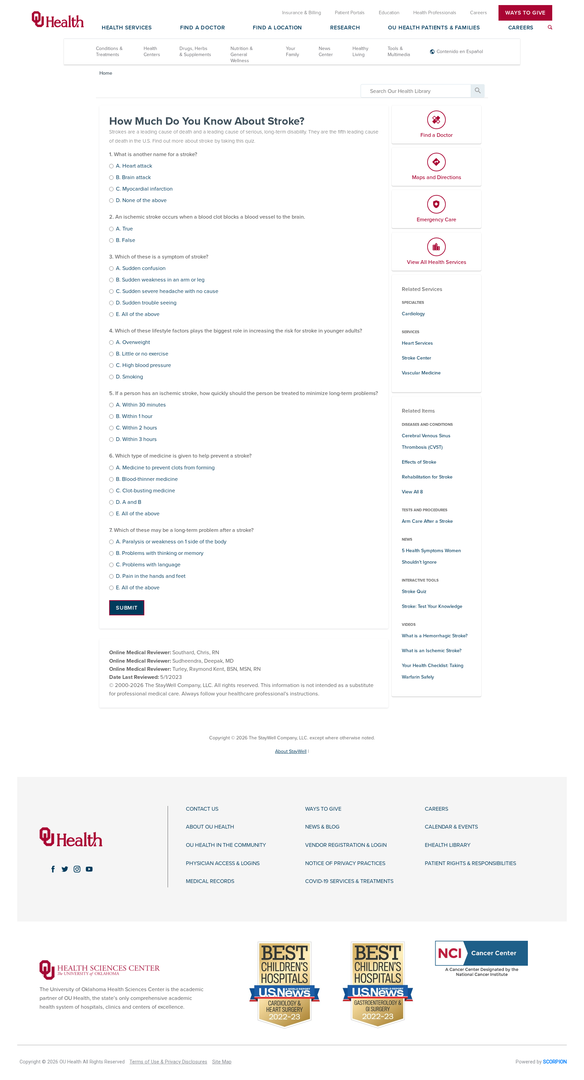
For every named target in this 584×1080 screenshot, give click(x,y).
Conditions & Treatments (109, 51)
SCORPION (555, 1062)
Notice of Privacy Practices (345, 863)
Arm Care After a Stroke (427, 521)
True (124, 229)
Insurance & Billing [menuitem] (301, 13)
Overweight (133, 343)
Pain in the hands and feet (151, 576)
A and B (128, 502)
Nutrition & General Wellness (241, 55)
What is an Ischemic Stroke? (432, 651)
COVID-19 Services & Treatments (349, 881)
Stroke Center (416, 358)
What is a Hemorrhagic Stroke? (435, 636)
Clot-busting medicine (145, 491)
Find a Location (277, 28)
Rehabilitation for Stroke (427, 477)
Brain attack (133, 178)
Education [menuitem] (389, 13)
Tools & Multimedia (399, 51)
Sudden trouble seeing (146, 303)
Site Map (222, 1062)
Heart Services (417, 343)
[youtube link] (89, 869)
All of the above (138, 315)
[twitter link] (65, 869)
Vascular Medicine (421, 373)
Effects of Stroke (419, 462)
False (125, 241)
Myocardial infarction (144, 189)
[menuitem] (550, 27)
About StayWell (291, 751)
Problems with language (148, 565)
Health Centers (152, 51)
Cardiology (413, 314)
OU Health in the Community (226, 845)
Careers (521, 28)
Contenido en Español (460, 51)
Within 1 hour (134, 417)
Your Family (292, 51)
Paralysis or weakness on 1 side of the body (171, 542)
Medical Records (210, 881)
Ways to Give (323, 809)
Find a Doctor (202, 28)
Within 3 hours (136, 440)
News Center (326, 51)
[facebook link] (53, 869)
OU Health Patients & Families (434, 28)
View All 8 (412, 492)
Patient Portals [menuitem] (350, 13)
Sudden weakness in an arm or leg (160, 280)
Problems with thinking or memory (159, 553)
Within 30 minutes (141, 405)
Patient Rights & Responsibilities (470, 863)
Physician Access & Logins (223, 863)
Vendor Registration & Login (346, 845)
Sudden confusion (141, 269)
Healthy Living (360, 51)
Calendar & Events (451, 827)
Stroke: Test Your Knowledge (432, 606)
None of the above (141, 201)
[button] (126, 607)
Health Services (127, 28)
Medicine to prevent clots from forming (165, 468)
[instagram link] (77, 869)
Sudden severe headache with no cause (167, 292)
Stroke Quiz (414, 591)
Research (345, 28)
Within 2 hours (136, 428)
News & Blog (322, 827)
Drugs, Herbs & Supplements (195, 51)
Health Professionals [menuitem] (434, 13)
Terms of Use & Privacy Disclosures (168, 1062)
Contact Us (202, 809)
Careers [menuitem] (478, 13)
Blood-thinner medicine (147, 479)
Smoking (129, 377)
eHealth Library (447, 845)
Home (105, 73)
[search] (416, 90)
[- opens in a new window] (100, 969)
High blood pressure (143, 366)
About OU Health (210, 827)
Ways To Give (525, 12)
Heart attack (134, 166)
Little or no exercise (142, 354)
